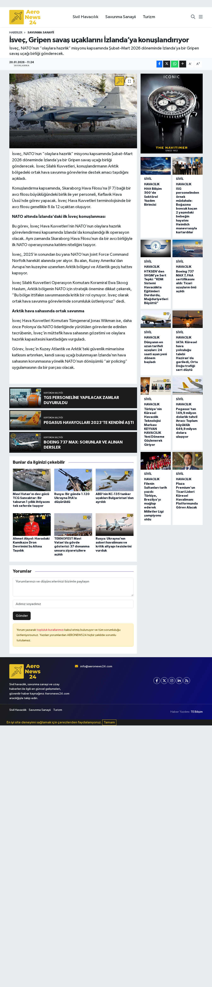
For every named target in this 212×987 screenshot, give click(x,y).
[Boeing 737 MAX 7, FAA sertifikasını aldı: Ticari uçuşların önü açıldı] (187, 248)
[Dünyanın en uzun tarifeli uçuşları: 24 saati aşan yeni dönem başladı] (156, 319)
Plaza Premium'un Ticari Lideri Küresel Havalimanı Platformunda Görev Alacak (187, 495)
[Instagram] (171, 680)
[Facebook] (156, 680)
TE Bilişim (197, 711)
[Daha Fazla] (182, 64)
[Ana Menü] (201, 17)
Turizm (149, 17)
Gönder (22, 616)
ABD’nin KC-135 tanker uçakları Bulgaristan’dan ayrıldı (115, 498)
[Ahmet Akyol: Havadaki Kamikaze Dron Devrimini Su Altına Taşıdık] (32, 524)
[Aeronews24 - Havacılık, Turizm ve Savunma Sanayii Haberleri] (24, 17)
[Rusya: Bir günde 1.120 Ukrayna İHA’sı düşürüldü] (73, 480)
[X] (164, 680)
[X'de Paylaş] (166, 64)
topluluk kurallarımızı (50, 629)
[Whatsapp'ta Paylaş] (174, 64)
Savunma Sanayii (120, 17)
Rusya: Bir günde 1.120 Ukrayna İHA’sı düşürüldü (72, 498)
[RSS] (186, 680)
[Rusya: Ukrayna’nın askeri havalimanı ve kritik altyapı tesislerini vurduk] (115, 524)
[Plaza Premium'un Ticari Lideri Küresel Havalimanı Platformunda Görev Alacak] (187, 460)
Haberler (15, 32)
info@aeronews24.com (96, 666)
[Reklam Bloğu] (172, 113)
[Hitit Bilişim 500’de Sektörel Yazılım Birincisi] (156, 166)
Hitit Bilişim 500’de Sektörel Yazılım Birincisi (153, 196)
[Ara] (193, 17)
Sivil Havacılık (85, 17)
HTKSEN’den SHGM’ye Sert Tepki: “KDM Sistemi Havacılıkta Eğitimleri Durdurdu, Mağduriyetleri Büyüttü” (156, 287)
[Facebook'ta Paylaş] (159, 64)
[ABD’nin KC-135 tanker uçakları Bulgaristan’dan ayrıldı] (115, 480)
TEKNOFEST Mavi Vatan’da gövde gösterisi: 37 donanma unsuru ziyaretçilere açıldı (71, 546)
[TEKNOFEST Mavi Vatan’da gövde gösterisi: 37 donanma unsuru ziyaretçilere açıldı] (73, 524)
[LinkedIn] (179, 680)
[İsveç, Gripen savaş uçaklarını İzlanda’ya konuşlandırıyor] (73, 111)
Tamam (109, 722)
